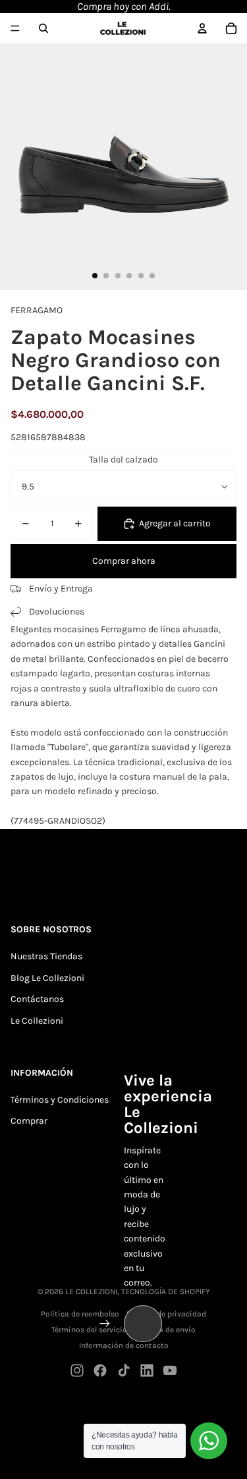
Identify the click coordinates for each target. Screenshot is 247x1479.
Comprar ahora (123, 560)
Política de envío (165, 1329)
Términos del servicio (89, 1329)
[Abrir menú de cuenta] (202, 28)
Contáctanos (37, 999)
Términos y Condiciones (60, 1099)
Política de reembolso (80, 1313)
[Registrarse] (104, 1323)
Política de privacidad (166, 1313)
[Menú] (15, 28)
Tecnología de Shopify (165, 1291)
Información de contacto (124, 1345)
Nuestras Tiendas (46, 956)
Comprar (29, 1120)
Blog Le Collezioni (47, 978)
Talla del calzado (123, 459)
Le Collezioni (37, 1020)
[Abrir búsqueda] (43, 28)
